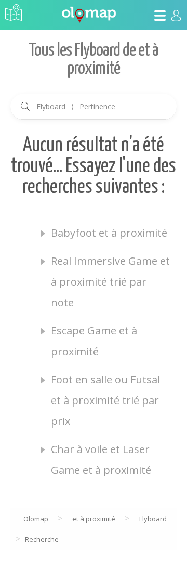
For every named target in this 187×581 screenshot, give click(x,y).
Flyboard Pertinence (75, 106)
